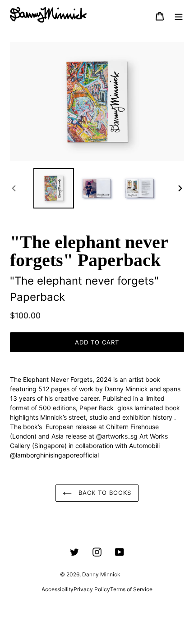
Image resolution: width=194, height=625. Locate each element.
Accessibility (58, 589)
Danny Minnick (101, 574)
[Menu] (178, 16)
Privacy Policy (92, 589)
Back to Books (104, 492)
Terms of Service (131, 589)
